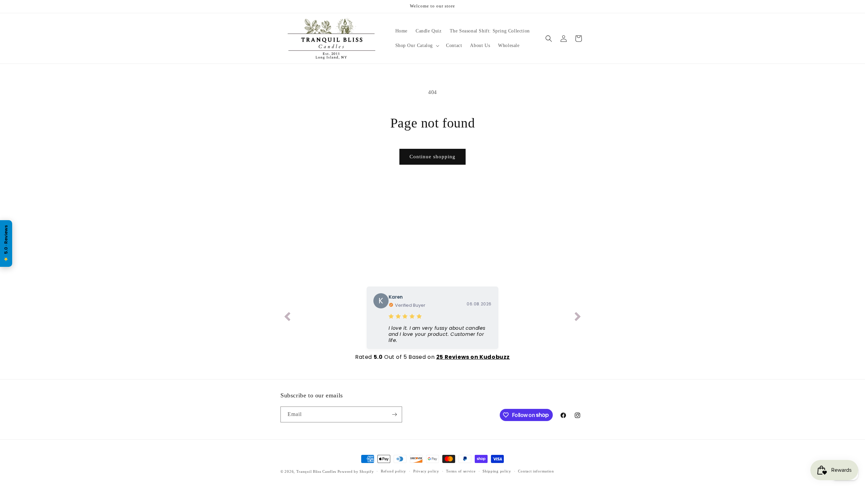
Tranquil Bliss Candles (316, 471)
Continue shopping (432, 156)
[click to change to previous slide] (287, 318)
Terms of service (460, 471)
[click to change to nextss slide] (578, 318)
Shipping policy (497, 471)
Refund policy (393, 471)
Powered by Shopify (356, 471)
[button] (416, 46)
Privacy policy (426, 471)
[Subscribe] (394, 414)
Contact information (536, 471)
